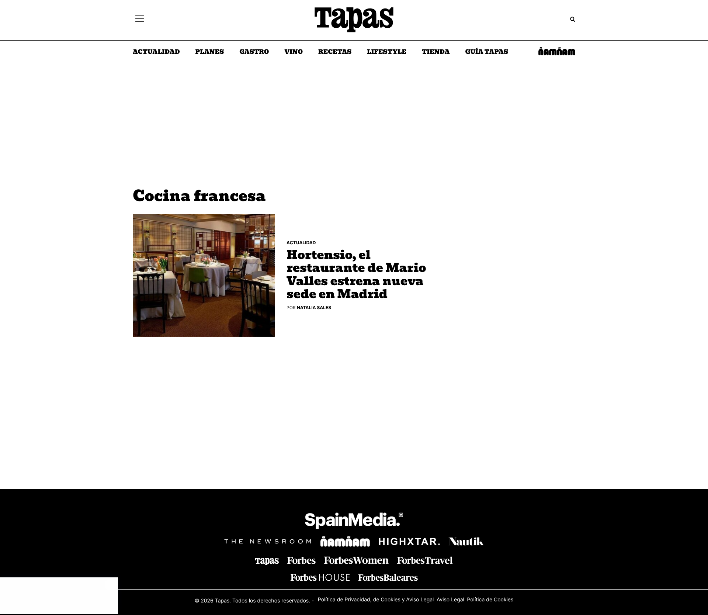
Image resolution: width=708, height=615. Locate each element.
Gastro (254, 52)
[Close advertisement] (110, 584)
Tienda (436, 52)
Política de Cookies (490, 600)
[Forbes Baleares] (388, 577)
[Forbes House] (320, 577)
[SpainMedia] (354, 521)
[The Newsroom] (267, 541)
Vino (293, 52)
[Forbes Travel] (356, 560)
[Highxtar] (409, 541)
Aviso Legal (450, 600)
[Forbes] (301, 560)
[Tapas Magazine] (267, 561)
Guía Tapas (486, 52)
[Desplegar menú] (139, 20)
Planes (209, 52)
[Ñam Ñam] (345, 541)
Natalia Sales (314, 307)
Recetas (334, 52)
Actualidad (156, 52)
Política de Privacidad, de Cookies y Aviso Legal (376, 600)
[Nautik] (466, 541)
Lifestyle (386, 52)
